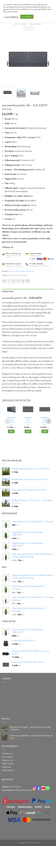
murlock (16, 275)
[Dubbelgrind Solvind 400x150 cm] (11, 409)
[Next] (49, 59)
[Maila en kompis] (18, 281)
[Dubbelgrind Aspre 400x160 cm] (45, 409)
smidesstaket (24, 275)
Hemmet (24, 24)
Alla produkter (20, 271)
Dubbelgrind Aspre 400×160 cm (45, 421)
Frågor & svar (7, 760)
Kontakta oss (7, 753)
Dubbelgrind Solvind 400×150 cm (11, 421)
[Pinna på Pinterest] (23, 281)
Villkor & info (7, 763)
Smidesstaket (36, 24)
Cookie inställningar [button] (11, 17)
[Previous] (6, 59)
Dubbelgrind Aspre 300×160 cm (28, 421)
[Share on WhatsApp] (4, 281)
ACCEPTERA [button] (27, 17)
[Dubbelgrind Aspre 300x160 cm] (28, 409)
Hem (16, 24)
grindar (10, 275)
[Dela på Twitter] (14, 281)
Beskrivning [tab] (8, 291)
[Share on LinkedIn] (28, 281)
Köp (11, 431)
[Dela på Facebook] (9, 281)
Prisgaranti (6, 767)
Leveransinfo (7, 756)
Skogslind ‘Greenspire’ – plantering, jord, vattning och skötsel (30, 728)
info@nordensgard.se (23, 790)
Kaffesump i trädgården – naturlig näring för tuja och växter (31, 736)
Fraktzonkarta (8, 770)
